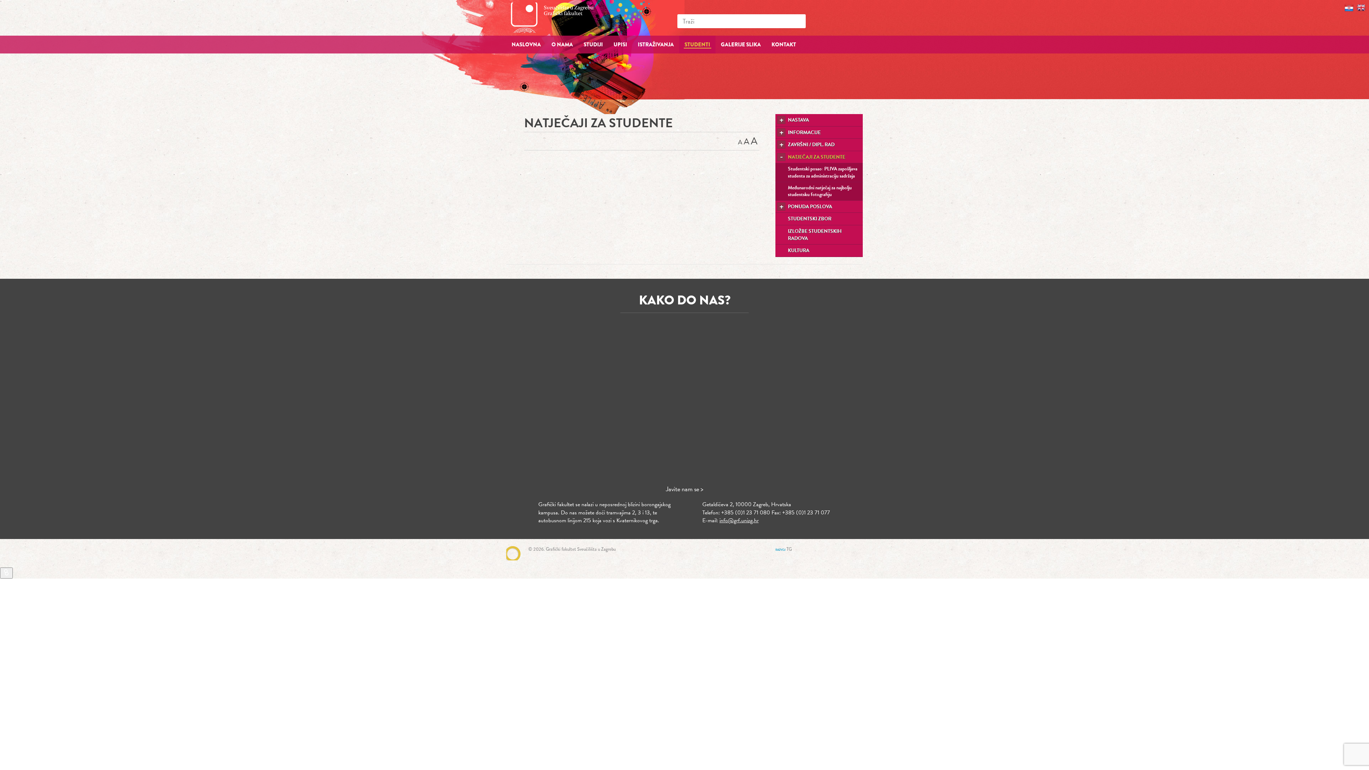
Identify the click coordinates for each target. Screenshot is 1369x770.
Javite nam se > (684, 488)
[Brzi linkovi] (6, 573)
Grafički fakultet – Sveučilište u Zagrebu (560, 17)
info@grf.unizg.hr (739, 520)
